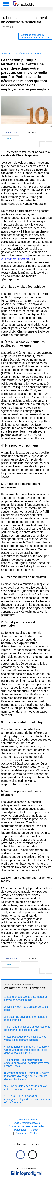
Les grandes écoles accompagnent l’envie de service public (26, 998)
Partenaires (20, 1130)
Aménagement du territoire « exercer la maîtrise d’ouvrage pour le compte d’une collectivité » (27, 1076)
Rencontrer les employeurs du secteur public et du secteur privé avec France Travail (26, 1063)
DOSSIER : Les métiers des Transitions (21, 53)
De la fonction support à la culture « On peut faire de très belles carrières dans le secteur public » (26, 1049)
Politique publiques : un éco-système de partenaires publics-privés (27, 1028)
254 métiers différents (15, 259)
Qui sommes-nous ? (26, 1119)
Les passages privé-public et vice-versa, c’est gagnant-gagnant (25, 1038)
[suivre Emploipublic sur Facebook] (20, 1154)
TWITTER (31, 132)
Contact (35, 1130)
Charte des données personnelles (26, 1126)
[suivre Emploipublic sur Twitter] (32, 1154)
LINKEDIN (11, 138)
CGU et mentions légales (27, 1123)
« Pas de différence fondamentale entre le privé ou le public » (25, 1088)
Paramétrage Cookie (26, 1133)
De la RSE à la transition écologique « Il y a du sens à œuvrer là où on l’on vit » (27, 1099)
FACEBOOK (12, 132)
